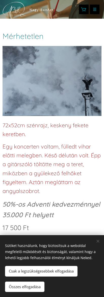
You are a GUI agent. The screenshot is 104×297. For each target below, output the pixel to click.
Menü (94, 9)
